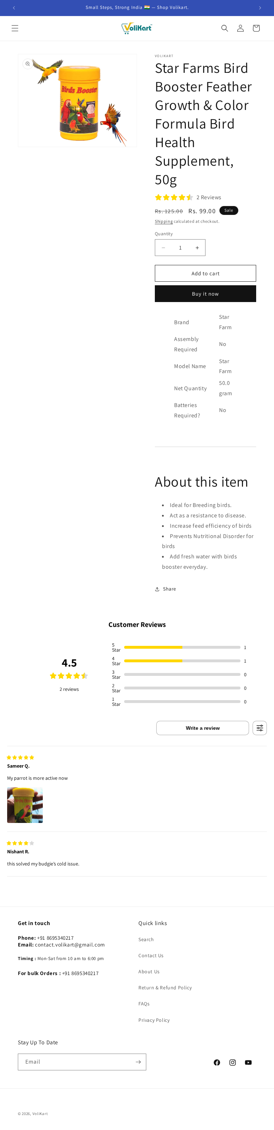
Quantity (164, 234)
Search (146, 939)
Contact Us (151, 955)
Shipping (164, 221)
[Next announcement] (260, 8)
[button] (15, 28)
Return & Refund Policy (165, 987)
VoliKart (40, 1113)
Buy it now (205, 293)
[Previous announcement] (14, 8)
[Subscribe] (138, 1062)
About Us (149, 971)
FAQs (143, 1003)
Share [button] (169, 589)
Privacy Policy (153, 1020)
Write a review (203, 728)
